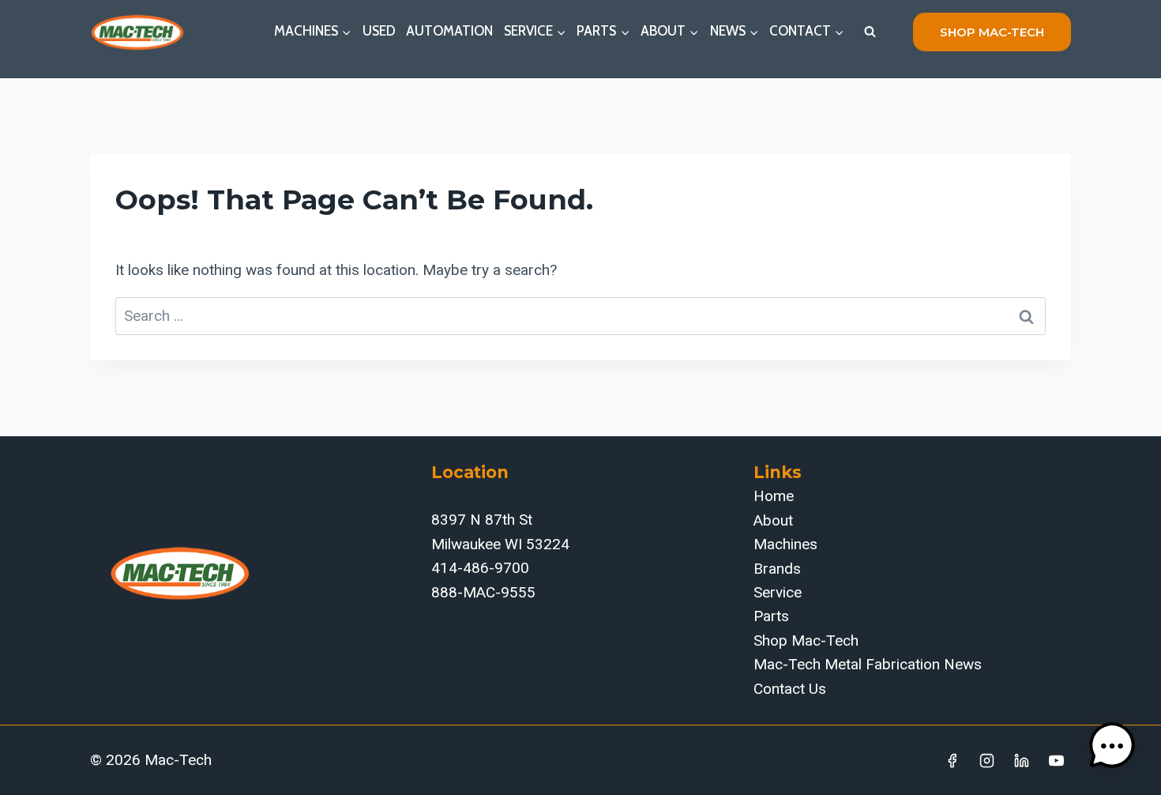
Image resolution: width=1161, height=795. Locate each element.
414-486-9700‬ (480, 568)
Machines (785, 544)
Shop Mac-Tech (806, 640)
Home (773, 496)
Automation (449, 31)
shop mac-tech (992, 32)
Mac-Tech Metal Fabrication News (867, 664)
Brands (777, 569)
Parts (771, 616)
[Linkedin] (1021, 760)
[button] (1112, 746)
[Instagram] (987, 760)
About (773, 520)
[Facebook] (952, 760)
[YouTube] (1056, 760)
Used (379, 31)
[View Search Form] (869, 31)
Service (777, 592)
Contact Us (789, 689)
